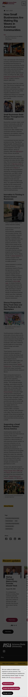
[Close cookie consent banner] (25, 670)
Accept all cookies (8, 683)
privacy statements (16, 677)
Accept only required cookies (11, 688)
